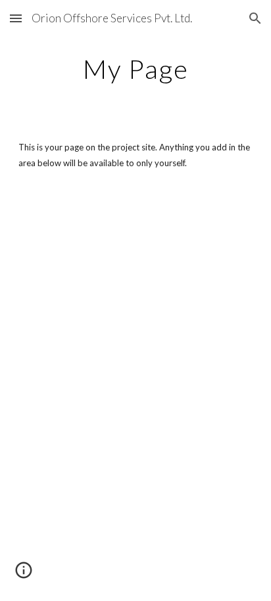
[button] (16, 18)
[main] (135, 69)
